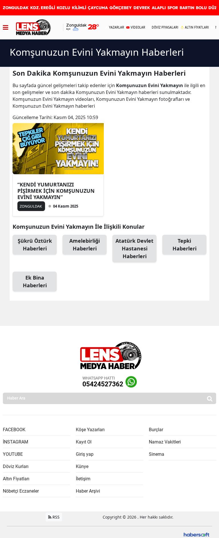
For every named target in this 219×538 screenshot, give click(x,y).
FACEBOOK (14, 429)
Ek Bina (35, 281)
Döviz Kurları (16, 466)
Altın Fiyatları (16, 478)
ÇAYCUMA (98, 7)
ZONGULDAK (16, 7)
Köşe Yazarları (90, 429)
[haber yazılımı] (196, 534)
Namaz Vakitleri (165, 442)
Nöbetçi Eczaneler (21, 491)
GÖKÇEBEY (121, 7)
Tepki (184, 244)
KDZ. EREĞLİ (42, 7)
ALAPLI (159, 7)
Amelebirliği (84, 244)
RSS (55, 517)
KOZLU (63, 7)
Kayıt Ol (84, 442)
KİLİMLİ (79, 7)
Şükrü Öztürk (35, 244)
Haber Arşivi (88, 491)
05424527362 (102, 384)
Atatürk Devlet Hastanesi (134, 248)
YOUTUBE (13, 454)
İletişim (83, 478)
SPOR (172, 7)
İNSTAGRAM (15, 442)
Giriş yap (85, 454)
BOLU (201, 7)
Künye (82, 466)
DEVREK (141, 7)
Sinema (156, 454)
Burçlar (156, 429)
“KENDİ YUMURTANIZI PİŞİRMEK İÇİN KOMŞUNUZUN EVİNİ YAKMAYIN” (56, 190)
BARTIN (187, 7)
